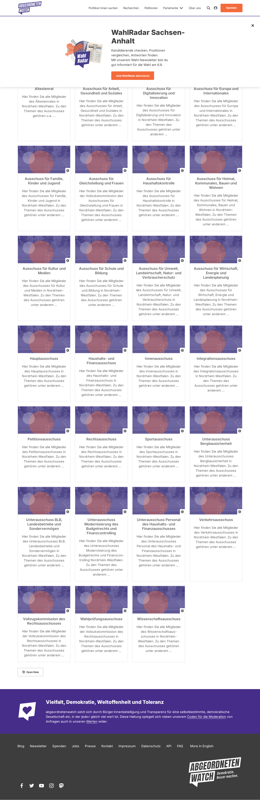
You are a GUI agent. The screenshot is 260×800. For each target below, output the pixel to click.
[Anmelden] (215, 8)
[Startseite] (30, 8)
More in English (201, 746)
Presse (90, 746)
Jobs (75, 746)
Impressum (127, 746)
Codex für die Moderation (206, 717)
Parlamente (170, 8)
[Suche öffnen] (208, 8)
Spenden (59, 746)
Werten (91, 721)
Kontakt (107, 746)
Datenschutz (151, 746)
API (168, 746)
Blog (21, 746)
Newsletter (38, 746)
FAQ (180, 746)
